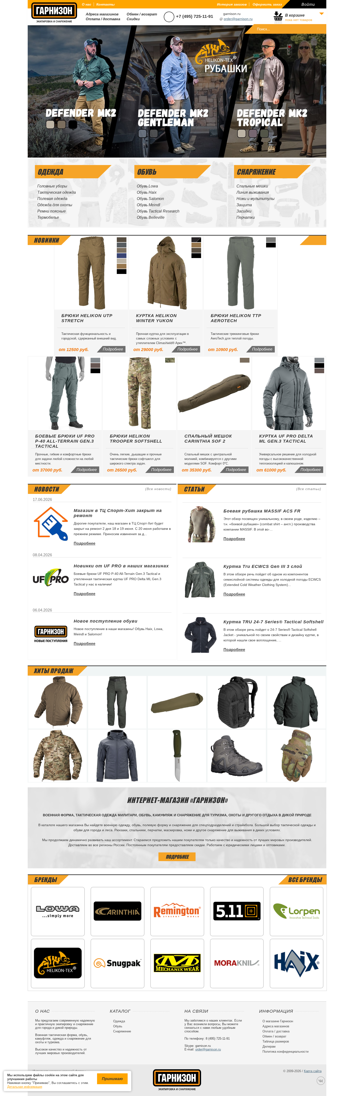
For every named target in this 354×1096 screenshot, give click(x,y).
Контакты (105, 4)
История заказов (232, 4)
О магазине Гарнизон (276, 1021)
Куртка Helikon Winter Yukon (156, 318)
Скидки (131, 19)
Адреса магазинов (100, 14)
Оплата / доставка (101, 19)
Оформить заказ (267, 4)
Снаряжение (120, 1031)
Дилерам (267, 1046)
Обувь (116, 1026)
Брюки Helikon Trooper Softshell (136, 439)
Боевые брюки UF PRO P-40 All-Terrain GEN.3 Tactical (65, 441)
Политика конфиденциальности (283, 1051)
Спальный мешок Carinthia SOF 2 (208, 439)
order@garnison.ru (238, 19)
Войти (308, 4)
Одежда (117, 1021)
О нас (86, 4)
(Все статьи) (308, 489)
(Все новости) (158, 489)
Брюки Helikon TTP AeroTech (236, 318)
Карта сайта (312, 1071)
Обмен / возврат (140, 14)
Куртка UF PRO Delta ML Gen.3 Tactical (286, 439)
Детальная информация (24, 1087)
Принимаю (112, 1079)
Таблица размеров (274, 1041)
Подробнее (113, 349)
